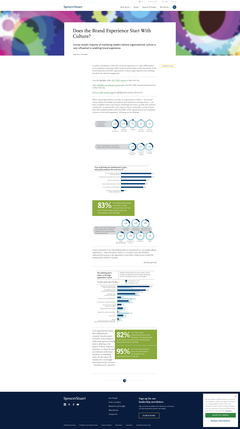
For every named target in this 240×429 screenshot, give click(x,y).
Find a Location (153, 1)
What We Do (124, 7)
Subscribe (149, 416)
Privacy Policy (118, 425)
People (136, 7)
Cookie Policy (129, 425)
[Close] (236, 396)
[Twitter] (69, 404)
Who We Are (164, 7)
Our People (113, 398)
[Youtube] (78, 404)
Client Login (164, 1)
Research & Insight (149, 7)
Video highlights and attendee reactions (106, 85)
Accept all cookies (221, 415)
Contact (174, 1)
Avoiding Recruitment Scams (143, 425)
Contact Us (113, 414)
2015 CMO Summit (118, 80)
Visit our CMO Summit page (103, 93)
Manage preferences (220, 421)
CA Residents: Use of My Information (88, 425)
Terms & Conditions (107, 425)
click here (228, 411)
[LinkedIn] (65, 404)
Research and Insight (117, 406)
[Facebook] (73, 404)
